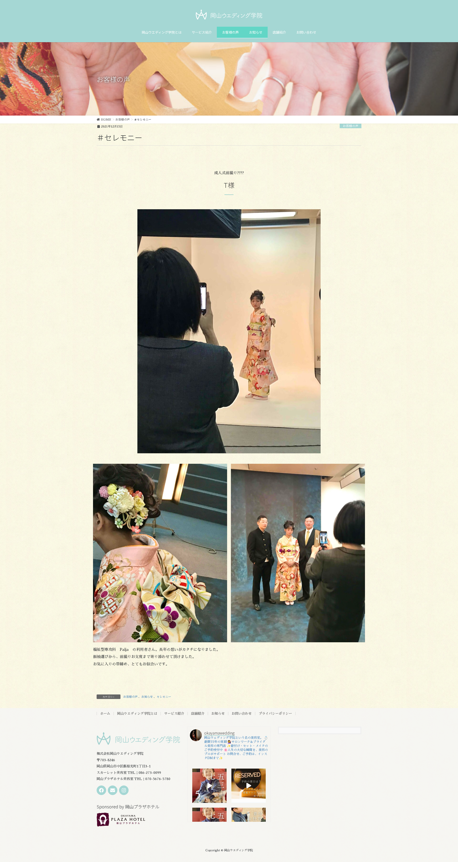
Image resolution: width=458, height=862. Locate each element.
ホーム (105, 713)
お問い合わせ (242, 713)
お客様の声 (350, 126)
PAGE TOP (443, 832)
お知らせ (147, 696)
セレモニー (164, 696)
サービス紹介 (174, 713)
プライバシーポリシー (275, 713)
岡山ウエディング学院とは (137, 713)
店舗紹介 (197, 713)
